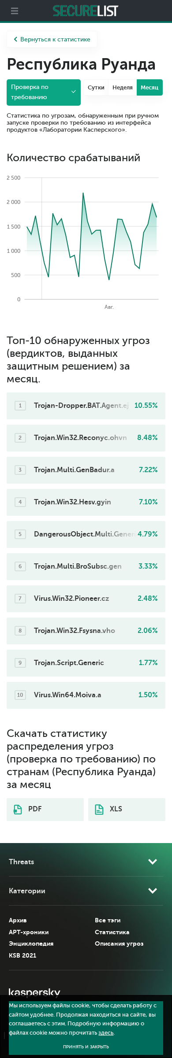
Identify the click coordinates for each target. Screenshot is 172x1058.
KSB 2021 (22, 955)
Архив (18, 920)
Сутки (96, 87)
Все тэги (107, 920)
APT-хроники (29, 932)
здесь (105, 1033)
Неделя (122, 87)
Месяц (149, 87)
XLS (115, 809)
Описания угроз (119, 943)
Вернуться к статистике (55, 39)
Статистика (112, 932)
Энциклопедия (31, 943)
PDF (33, 809)
